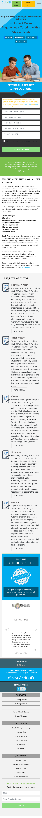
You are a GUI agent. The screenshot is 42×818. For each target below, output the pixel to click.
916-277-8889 (22, 89)
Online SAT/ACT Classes (21, 712)
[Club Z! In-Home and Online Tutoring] (6, 2)
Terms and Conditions (21, 777)
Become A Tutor (21, 768)
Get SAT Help (21, 748)
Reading (20, 37)
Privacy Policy (27, 104)
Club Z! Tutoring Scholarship (21, 728)
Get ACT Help (21, 744)
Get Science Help (21, 740)
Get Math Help (21, 732)
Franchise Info (28, 4)
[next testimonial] (35, 629)
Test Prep (21, 41)
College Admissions (21, 716)
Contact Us (21, 708)
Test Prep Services (21, 704)
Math (9, 37)
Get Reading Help (21, 736)
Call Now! (16, 4)
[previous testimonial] (6, 629)
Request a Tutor (21, 760)
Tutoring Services (21, 700)
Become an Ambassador (21, 764)
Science (33, 37)
